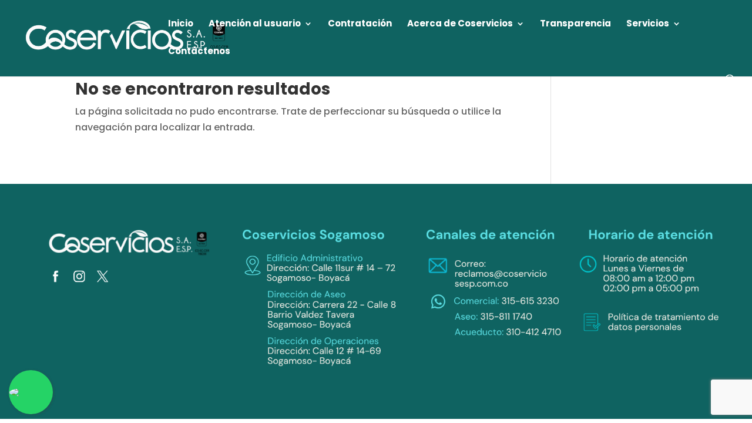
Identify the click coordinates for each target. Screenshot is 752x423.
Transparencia (575, 24)
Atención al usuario (255, 24)
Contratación (360, 24)
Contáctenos (199, 52)
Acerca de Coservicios (460, 24)
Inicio (180, 24)
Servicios (647, 24)
